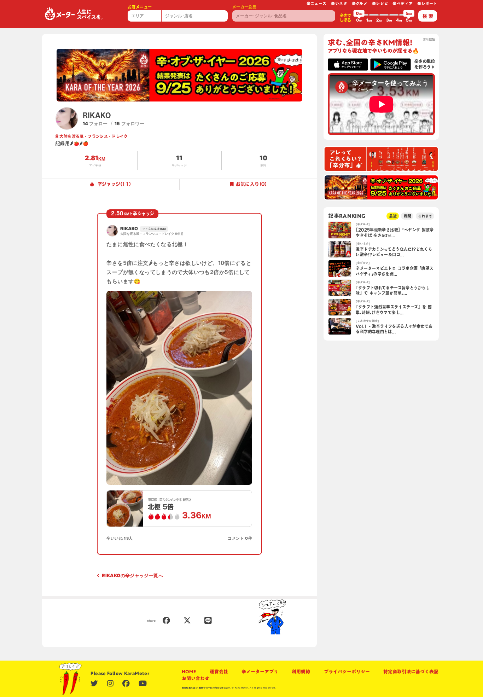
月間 (407, 216)
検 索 (428, 16)
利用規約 (301, 671)
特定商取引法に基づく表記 (410, 671)
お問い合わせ (195, 678)
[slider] (358, 14)
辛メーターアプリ (260, 671)
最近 (393, 216)
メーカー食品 (244, 7)
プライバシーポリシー (347, 671)
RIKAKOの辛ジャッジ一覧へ (132, 575)
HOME (189, 671)
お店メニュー (140, 7)
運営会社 (219, 671)
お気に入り (251, 184)
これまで (425, 216)
